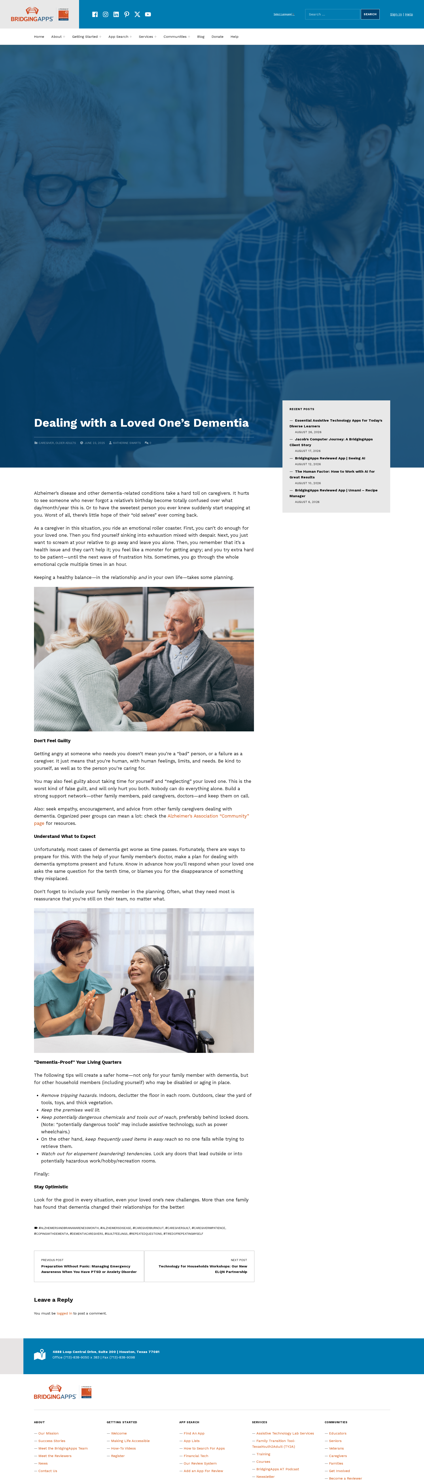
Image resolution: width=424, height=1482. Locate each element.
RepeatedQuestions (146, 1233)
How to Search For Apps (204, 1448)
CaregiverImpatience (209, 1228)
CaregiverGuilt (178, 1228)
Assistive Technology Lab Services (285, 1433)
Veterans (336, 1448)
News (43, 1463)
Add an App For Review (203, 1471)
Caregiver (46, 443)
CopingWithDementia (52, 1233)
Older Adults (65, 443)
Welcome (119, 1433)
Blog (200, 36)
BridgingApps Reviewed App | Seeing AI (330, 458)
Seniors (335, 1441)
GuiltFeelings (117, 1233)
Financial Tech (196, 1456)
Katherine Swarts (127, 443)
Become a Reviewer (345, 1478)
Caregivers (338, 1456)
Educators (337, 1433)
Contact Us (47, 1471)
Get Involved (339, 1471)
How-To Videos (123, 1448)
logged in (64, 1313)
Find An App (194, 1433)
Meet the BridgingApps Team (63, 1448)
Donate (217, 36)
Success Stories (51, 1441)
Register (118, 1456)
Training (263, 1454)
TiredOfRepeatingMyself (184, 1233)
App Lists (192, 1441)
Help (409, 14)
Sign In (396, 14)
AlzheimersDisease (116, 1228)
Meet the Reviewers (55, 1456)
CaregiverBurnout (149, 1228)
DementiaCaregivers (87, 1233)
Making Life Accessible (130, 1441)
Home (39, 36)
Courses (263, 1461)
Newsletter (265, 1476)
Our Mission (48, 1433)
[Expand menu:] (64, 37)
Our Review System (200, 1463)
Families (336, 1463)
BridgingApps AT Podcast (277, 1469)
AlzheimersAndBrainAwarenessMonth (70, 1228)
